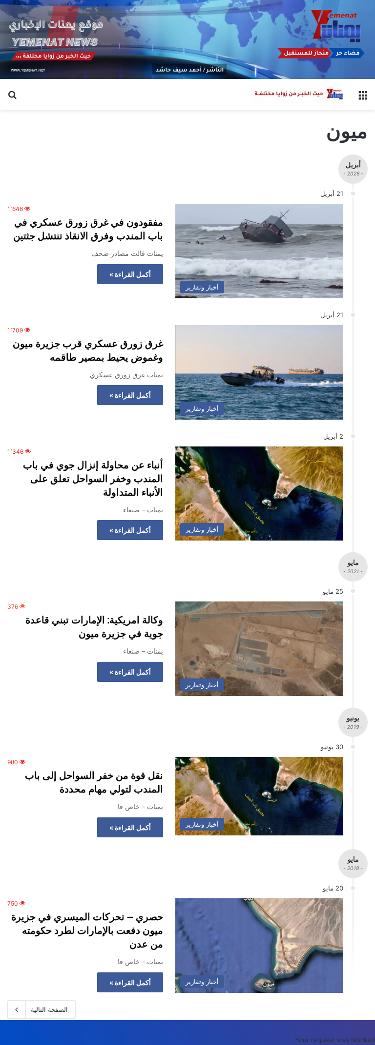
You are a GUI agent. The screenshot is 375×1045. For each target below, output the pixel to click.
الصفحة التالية (49, 1009)
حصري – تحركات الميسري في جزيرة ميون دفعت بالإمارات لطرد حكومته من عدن (87, 930)
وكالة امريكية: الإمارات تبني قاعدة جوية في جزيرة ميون (94, 627)
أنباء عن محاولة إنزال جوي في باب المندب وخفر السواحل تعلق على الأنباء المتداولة (93, 479)
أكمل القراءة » (130, 274)
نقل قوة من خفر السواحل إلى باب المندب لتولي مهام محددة (94, 782)
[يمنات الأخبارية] (298, 94)
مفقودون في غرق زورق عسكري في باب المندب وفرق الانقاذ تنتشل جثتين (88, 229)
